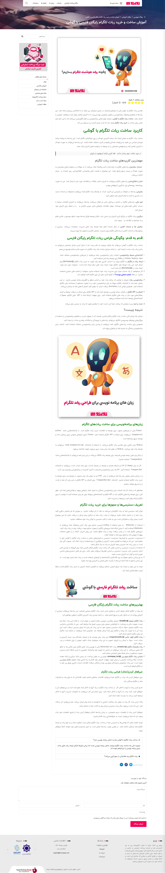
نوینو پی (57, 869)
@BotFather (68, 261)
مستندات (35, 3)
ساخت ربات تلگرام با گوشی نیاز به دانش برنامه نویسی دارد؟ (115, 740)
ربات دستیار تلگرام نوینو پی (70, 659)
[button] (99, 740)
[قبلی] (8, 849)
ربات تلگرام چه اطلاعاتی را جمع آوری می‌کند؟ (121, 756)
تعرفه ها (43, 3)
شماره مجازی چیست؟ (123, 274)
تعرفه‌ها (101, 849)
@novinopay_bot (114, 656)
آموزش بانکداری (41, 86)
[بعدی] (35, 849)
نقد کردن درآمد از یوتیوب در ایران (102, 153)
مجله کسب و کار (41, 101)
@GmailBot (124, 620)
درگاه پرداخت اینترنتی (71, 3)
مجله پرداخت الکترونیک (39, 97)
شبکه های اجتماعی (40, 93)
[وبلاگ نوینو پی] (133, 3)
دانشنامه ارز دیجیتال (40, 89)
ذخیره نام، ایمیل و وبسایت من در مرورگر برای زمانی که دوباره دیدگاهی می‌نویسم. (119, 818)
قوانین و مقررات (102, 845)
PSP (45, 82)
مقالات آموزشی (41, 104)
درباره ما (51, 3)
